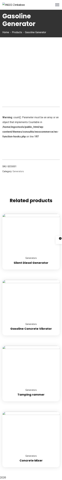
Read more (53, 214)
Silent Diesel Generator (31, 263)
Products (17, 32)
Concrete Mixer (31, 460)
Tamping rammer (31, 395)
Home (5, 32)
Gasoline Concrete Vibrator (31, 329)
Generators (18, 171)
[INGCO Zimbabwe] (13, 4)
